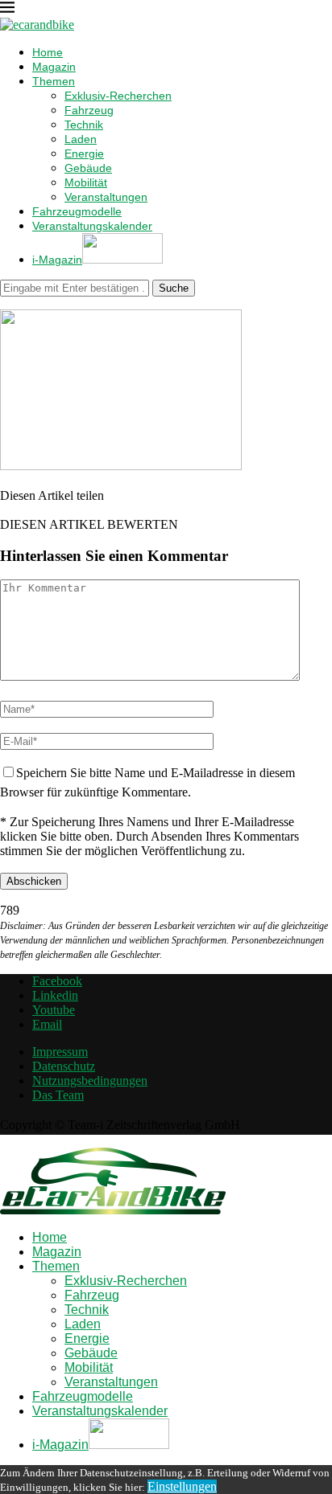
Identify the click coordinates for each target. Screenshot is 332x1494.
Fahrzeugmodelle (77, 211)
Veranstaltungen (105, 196)
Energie (84, 153)
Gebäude (88, 168)
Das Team (58, 1095)
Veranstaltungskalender (92, 225)
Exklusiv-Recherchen (118, 95)
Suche (174, 288)
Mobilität (85, 182)
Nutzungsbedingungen (89, 1080)
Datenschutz (63, 1066)
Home (47, 52)
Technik (83, 124)
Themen (53, 81)
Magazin (54, 66)
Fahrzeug (89, 110)
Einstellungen (182, 1486)
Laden (80, 139)
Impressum (60, 1051)
